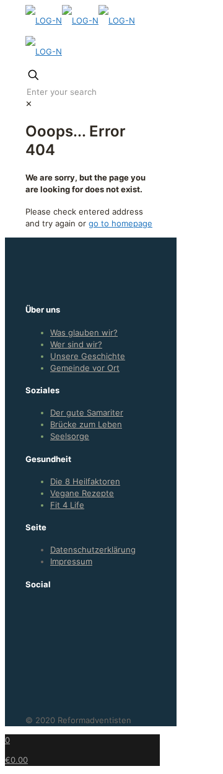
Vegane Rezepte (82, 493)
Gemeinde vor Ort (85, 368)
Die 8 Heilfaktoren (85, 481)
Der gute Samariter (86, 412)
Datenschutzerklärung (93, 549)
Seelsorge (69, 436)
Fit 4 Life (67, 505)
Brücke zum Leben (86, 424)
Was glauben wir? (84, 332)
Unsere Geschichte (87, 356)
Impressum (71, 561)
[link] (28, 104)
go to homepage (120, 223)
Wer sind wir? (76, 344)
